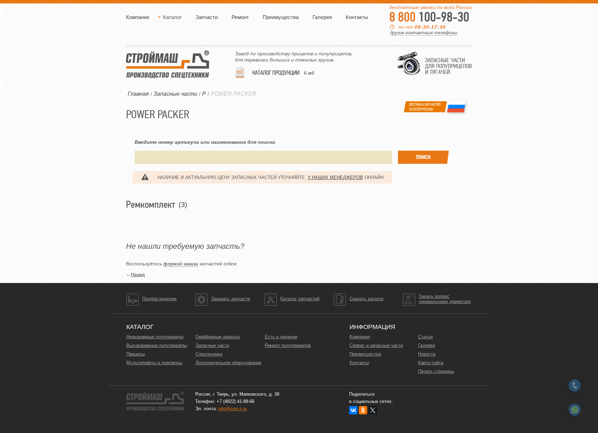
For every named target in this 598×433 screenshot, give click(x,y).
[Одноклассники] (363, 410)
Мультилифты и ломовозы (154, 362)
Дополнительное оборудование (228, 362)
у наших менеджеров (335, 177)
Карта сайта (430, 362)
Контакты (357, 17)
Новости (426, 354)
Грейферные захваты (218, 336)
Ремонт (240, 17)
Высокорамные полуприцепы (156, 345)
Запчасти (207, 17)
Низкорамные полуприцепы (154, 336)
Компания (137, 17)
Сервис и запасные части (376, 345)
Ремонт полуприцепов (288, 345)
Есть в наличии (281, 336)
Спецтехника (209, 354)
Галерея (322, 17)
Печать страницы (436, 371)
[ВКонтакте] (353, 410)
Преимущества (281, 17)
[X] (373, 410)
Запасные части (212, 345)
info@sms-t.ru (232, 408)
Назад (138, 274)
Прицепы (135, 354)
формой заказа (180, 263)
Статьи (425, 336)
